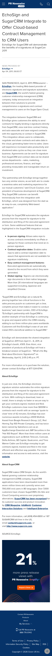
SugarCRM (11, 93)
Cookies (26, 647)
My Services (24, 623)
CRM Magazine (12, 505)
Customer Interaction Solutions (22, 507)
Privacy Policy (33, 640)
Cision (30, 651)
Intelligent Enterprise (37, 508)
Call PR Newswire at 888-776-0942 (26, 631)
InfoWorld (26, 505)
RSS (44, 644)
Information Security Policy (17, 644)
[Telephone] (41, 4)
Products (25, 617)
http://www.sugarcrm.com (19, 526)
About (25, 620)
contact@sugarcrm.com (19, 522)
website (6, 456)
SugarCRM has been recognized (30, 498)
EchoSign (6, 86)
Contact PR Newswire (26, 614)
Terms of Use (17, 640)
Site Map (35, 644)
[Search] (48, 4)
